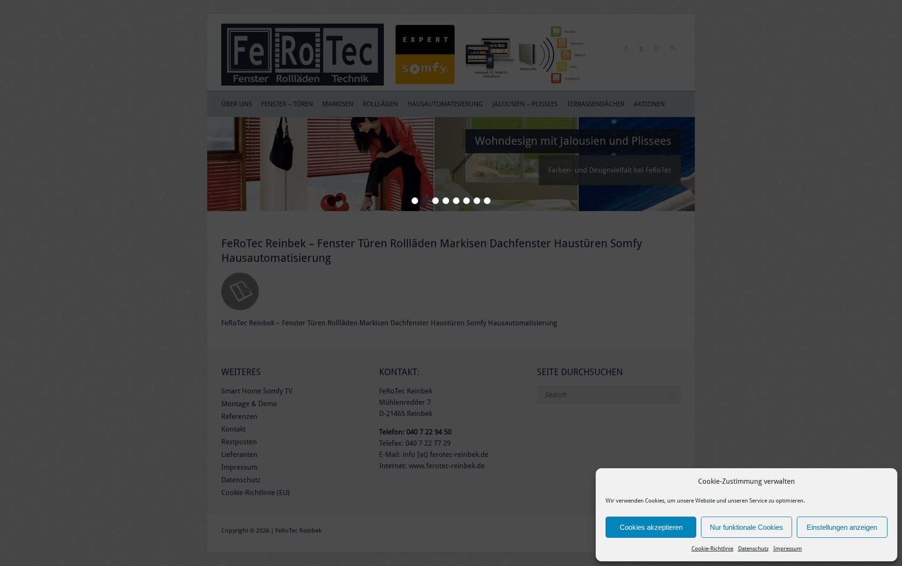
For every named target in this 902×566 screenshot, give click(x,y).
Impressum (787, 548)
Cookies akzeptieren (651, 527)
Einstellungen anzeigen (842, 527)
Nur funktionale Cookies (746, 527)
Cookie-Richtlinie (712, 548)
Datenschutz (753, 548)
